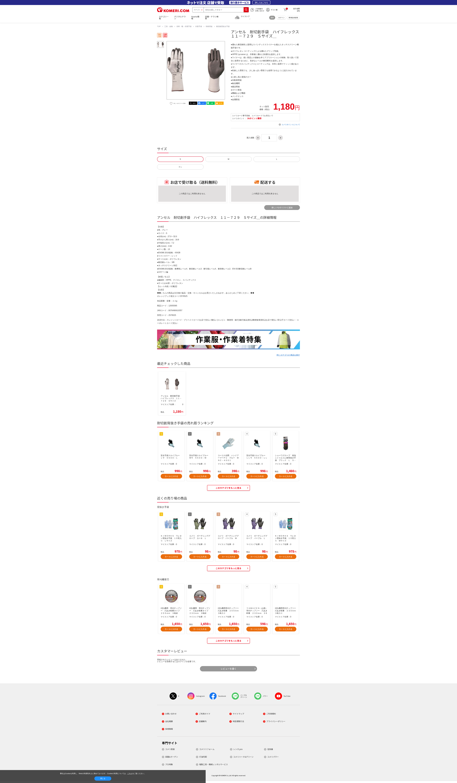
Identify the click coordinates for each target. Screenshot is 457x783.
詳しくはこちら (261, 2)
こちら (129, 773)
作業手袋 (198, 26)
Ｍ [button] (228, 159)
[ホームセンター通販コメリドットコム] (173, 11)
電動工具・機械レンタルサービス (213, 764)
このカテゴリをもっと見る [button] (228, 487)
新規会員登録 (293, 17)
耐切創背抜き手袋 (223, 26)
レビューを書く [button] (228, 668)
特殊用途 (209, 26)
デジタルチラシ (180, 17)
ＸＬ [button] (180, 167)
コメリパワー (273, 757)
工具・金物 (168, 26)
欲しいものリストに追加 (282, 207)
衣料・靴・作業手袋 (183, 26)
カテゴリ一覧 (164, 17)
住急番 (270, 749)
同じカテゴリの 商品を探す (288, 355)
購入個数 (250, 138)
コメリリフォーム (206, 749)
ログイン (281, 17)
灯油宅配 (203, 757)
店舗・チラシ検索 (211, 17)
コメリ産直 (170, 749)
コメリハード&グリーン (243, 757)
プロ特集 (169, 764)
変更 (272, 17)
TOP (159, 26)
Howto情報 (195, 17)
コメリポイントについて (291, 125)
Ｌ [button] (277, 159)
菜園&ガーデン (171, 757)
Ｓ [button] (180, 159)
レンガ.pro (238, 749)
